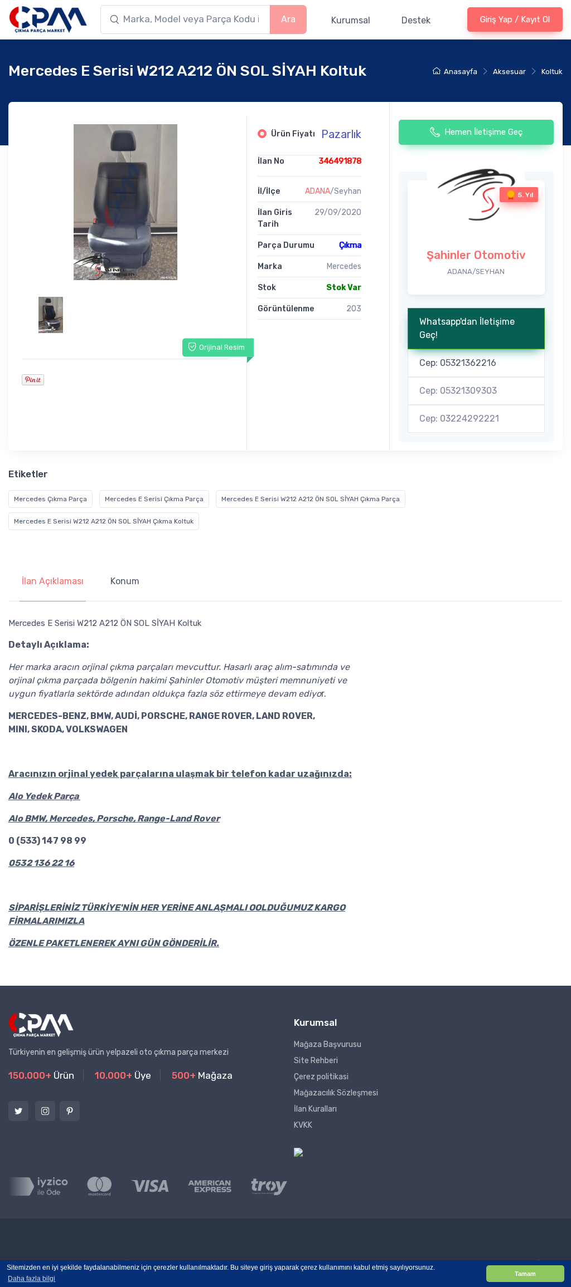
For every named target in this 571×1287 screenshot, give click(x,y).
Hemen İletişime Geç (483, 132)
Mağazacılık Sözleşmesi (336, 1093)
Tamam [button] (525, 1273)
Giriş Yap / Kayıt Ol (515, 19)
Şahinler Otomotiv (476, 255)
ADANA (317, 191)
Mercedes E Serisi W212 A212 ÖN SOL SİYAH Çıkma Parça (310, 499)
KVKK (303, 1125)
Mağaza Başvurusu (327, 1044)
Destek (415, 20)
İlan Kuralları (315, 1109)
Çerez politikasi (321, 1077)
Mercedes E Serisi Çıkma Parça (154, 499)
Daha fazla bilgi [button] (31, 1279)
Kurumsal (350, 20)
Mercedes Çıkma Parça (50, 499)
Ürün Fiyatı (293, 134)
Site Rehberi (316, 1060)
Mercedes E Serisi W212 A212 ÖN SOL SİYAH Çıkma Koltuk (103, 521)
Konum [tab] (124, 581)
